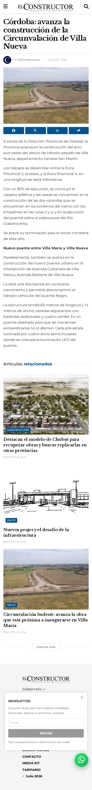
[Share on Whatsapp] (57, 130)
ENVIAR (46, 733)
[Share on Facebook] (13, 130)
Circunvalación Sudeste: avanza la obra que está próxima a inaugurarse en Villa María (45, 620)
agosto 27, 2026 (16, 632)
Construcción (18, 429)
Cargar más (46, 647)
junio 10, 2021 (57, 59)
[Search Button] (86, 6)
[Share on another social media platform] (79, 130)
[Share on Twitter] (35, 130)
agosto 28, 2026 (16, 457)
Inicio (11, 520)
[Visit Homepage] (45, 6)
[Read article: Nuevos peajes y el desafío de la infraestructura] (46, 494)
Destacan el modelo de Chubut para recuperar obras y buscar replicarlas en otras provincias (45, 445)
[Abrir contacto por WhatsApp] (81, 760)
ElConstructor (29, 59)
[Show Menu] (5, 6)
